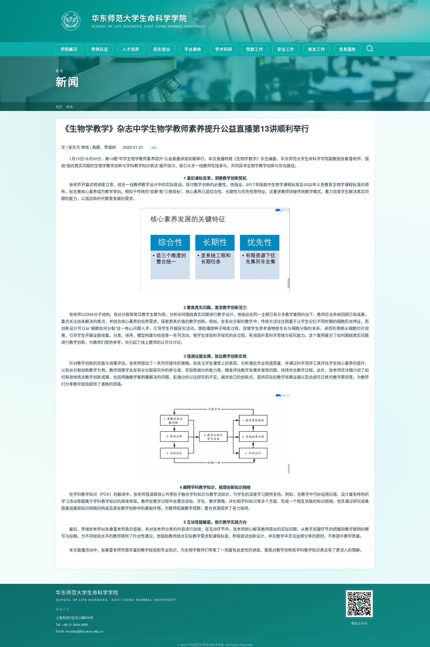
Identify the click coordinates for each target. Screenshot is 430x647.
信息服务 (347, 49)
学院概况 (68, 49)
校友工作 (316, 49)
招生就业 (161, 49)
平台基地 (192, 49)
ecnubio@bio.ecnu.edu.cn (84, 631)
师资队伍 (99, 49)
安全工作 (285, 49)
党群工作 (254, 49)
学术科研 (223, 49)
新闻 (69, 106)
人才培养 (130, 49)
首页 (59, 106)
